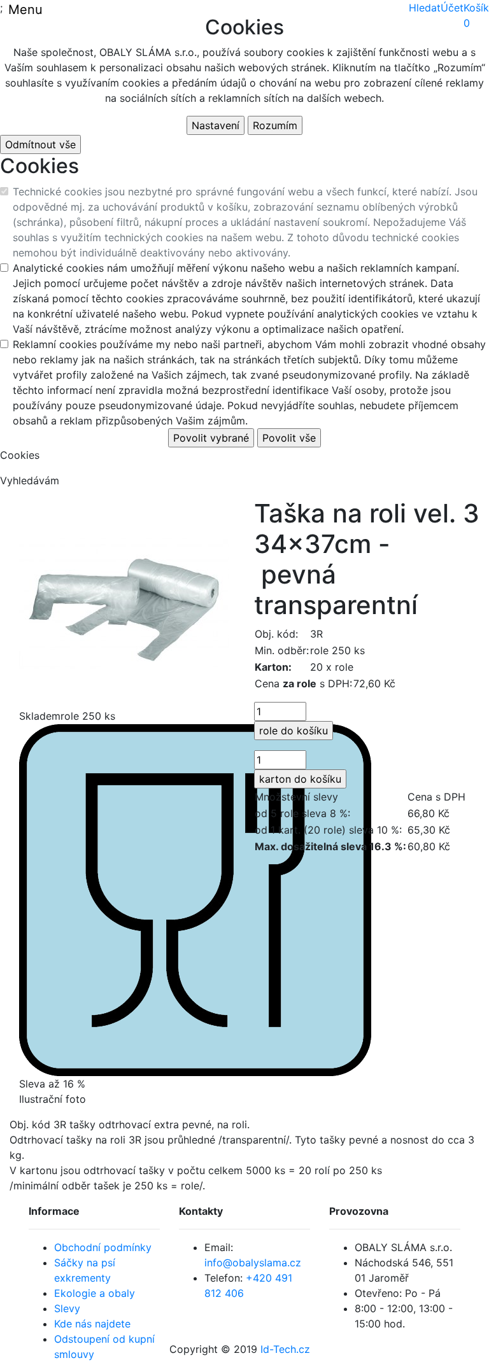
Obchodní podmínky (103, 1247)
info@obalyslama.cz (252, 1262)
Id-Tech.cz (285, 1349)
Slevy (67, 1308)
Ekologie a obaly (94, 1293)
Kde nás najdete (92, 1323)
